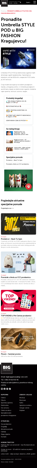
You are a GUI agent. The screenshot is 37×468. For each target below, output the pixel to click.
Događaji (4, 426)
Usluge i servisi (24, 408)
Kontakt (3, 437)
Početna (3, 11)
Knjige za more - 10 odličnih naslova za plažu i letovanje (22, 141)
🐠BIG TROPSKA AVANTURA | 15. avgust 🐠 (16, 110)
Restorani (22, 400)
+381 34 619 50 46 (11, 380)
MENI (34, 3)
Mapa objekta (5, 434)
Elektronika (4, 405)
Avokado (11, 462)
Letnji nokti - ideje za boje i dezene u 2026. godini (22, 148)
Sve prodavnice (6, 424)
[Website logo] (4, 3)
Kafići (21, 403)
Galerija (3, 432)
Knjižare (22, 410)
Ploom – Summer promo (11, 354)
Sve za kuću (5, 408)
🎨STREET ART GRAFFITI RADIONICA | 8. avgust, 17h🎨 (18, 116)
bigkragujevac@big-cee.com (17, 377)
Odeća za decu (6, 410)
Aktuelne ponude (7, 429)
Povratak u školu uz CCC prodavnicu (17, 164)
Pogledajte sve (6, 208)
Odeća (3, 398)
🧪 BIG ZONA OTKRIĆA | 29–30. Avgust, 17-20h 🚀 (16, 101)
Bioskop (22, 398)
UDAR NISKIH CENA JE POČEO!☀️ (17, 120)
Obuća (3, 400)
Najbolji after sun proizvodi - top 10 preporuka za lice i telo (21, 133)
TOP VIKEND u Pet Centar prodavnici (16, 316)
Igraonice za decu (25, 405)
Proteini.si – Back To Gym (14, 160)
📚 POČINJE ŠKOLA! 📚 (13, 106)
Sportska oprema (7, 403)
